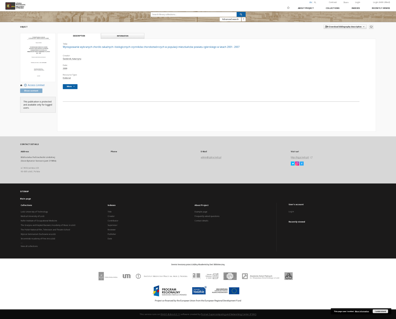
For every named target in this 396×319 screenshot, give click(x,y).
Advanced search (230, 19)
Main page (25, 198)
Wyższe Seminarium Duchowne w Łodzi (38, 234)
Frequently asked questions (207, 216)
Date (110, 238)
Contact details (201, 220)
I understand (380, 311)
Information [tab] (122, 36)
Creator (111, 216)
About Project (306, 8)
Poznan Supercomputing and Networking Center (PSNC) (228, 314)
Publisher (112, 234)
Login (357, 2)
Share (346, 2)
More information (362, 311)
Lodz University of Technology (34, 211)
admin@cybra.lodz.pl (211, 157)
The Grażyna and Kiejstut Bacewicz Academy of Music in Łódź (48, 225)
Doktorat (67, 78)
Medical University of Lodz (32, 216)
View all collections (29, 246)
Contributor (113, 220)
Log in (291, 211)
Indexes (356, 8)
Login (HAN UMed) (381, 2)
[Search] (241, 14)
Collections (333, 8)
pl (315, 2)
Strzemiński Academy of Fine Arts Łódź (38, 238)
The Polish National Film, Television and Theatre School (45, 229)
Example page (201, 211)
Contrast (333, 2)
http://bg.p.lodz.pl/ (300, 157)
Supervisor (112, 225)
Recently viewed (381, 8)
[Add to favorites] (371, 27)
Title (110, 211)
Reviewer (112, 229)
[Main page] (288, 6)
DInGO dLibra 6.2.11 (170, 314)
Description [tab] (79, 36)
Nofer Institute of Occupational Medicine (39, 220)
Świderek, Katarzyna (72, 59)
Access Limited (36, 85)
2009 (65, 68)
